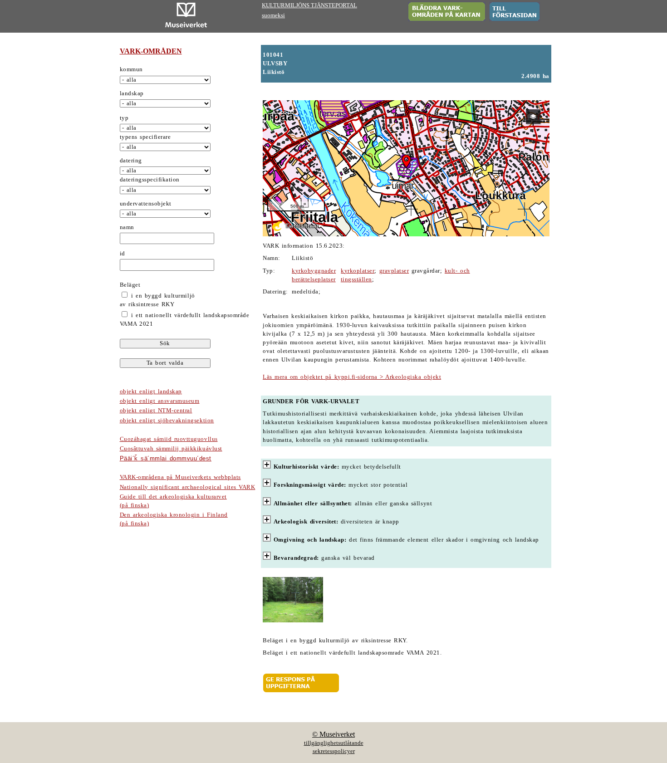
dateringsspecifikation (150, 179)
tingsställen (356, 279)
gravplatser (394, 271)
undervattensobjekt (146, 204)
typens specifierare (145, 137)
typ (124, 118)
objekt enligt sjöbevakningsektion (167, 420)
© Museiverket (333, 734)
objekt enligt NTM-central (156, 410)
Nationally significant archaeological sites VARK (187, 487)
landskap (132, 93)
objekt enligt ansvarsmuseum (160, 401)
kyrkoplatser (357, 271)
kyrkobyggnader (314, 271)
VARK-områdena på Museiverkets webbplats (180, 477)
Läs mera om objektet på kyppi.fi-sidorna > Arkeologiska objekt (352, 377)
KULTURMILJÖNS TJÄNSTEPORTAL (309, 5)
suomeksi (273, 15)
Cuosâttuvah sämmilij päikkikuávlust (171, 448)
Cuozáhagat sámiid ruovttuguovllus (169, 439)
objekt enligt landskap (151, 391)
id (122, 253)
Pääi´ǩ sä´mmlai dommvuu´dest (165, 458)
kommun (131, 69)
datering (131, 160)
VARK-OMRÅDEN (151, 51)
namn (127, 227)
